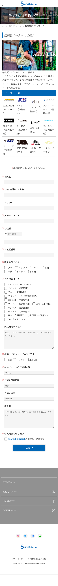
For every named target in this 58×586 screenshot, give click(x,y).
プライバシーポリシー (19, 559)
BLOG (9, 501)
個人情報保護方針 (16, 438)
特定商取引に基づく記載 (38, 559)
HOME (9, 482)
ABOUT (10, 491)
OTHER (9, 510)
